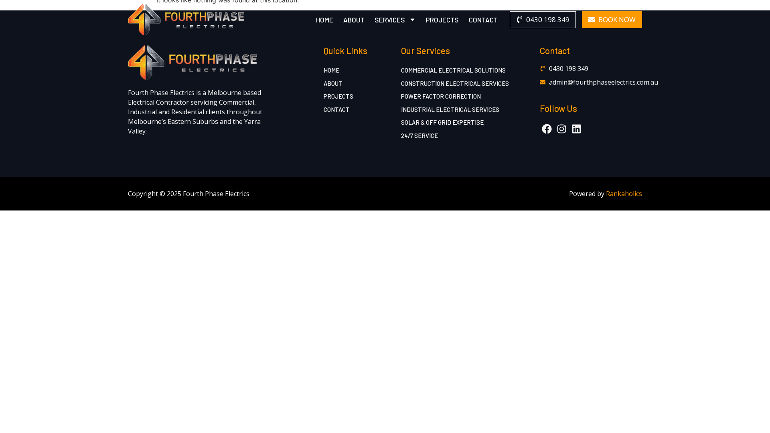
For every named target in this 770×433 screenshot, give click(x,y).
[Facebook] (547, 129)
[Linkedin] (576, 129)
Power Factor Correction (441, 96)
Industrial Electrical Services (450, 109)
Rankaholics (624, 193)
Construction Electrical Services (455, 83)
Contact (483, 20)
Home (324, 20)
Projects (442, 20)
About (354, 20)
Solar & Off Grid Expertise (442, 122)
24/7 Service (419, 135)
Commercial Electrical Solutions (453, 70)
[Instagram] (562, 129)
